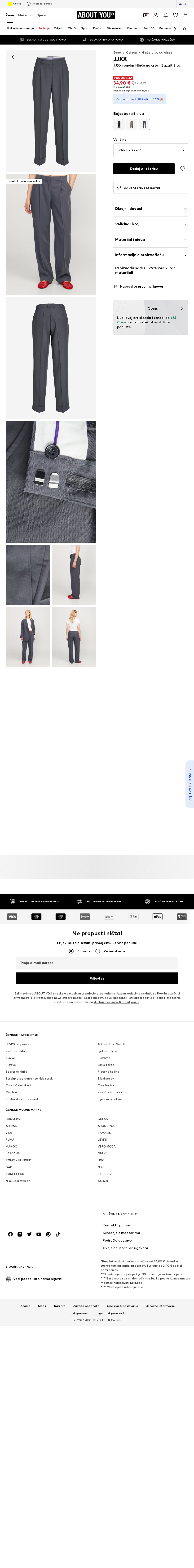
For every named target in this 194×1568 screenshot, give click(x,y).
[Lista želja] (175, 15)
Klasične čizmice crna (112, 1092)
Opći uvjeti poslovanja (122, 1306)
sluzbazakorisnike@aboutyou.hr (116, 1002)
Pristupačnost (79, 1313)
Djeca (41, 15)
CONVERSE (14, 1119)
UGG (101, 1160)
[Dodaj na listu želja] (182, 168)
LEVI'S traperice (17, 1044)
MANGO (11, 1146)
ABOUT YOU (106, 1126)
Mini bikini (12, 1092)
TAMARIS (104, 1132)
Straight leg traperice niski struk (29, 1078)
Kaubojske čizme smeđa (23, 1099)
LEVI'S (102, 1139)
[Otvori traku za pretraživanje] (183, 29)
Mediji (42, 1306)
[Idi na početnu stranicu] (31, 1216)
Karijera (60, 1306)
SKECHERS (105, 1174)
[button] (150, 150)
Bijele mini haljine (110, 1099)
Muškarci (25, 15)
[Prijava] (156, 15)
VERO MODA (107, 1146)
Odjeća (131, 52)
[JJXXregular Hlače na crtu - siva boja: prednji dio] (51, 111)
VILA (9, 1132)
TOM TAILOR (15, 1174)
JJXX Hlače (163, 52)
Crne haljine (106, 1085)
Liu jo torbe (106, 1064)
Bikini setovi (106, 1078)
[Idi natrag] (12, 57)
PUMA (10, 1139)
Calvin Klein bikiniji (18, 1085)
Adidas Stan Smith (111, 1044)
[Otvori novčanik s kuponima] (146, 15)
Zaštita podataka (86, 1306)
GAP (9, 1167)
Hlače (146, 52)
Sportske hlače (16, 1071)
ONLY (102, 1153)
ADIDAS (11, 1126)
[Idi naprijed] (175, 29)
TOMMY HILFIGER (18, 1160)
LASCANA (13, 1153)
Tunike (10, 1058)
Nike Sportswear (18, 1181)
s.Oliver (103, 1181)
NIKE (101, 1167)
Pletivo (11, 1064)
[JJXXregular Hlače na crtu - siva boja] (51, 358)
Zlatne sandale (16, 1051)
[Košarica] (185, 15)
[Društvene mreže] (10, 1234)
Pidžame (104, 1058)
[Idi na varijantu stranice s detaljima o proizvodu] (119, 124)
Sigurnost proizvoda (111, 1313)
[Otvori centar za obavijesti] (165, 15)
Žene (10, 15)
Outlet (17, 3)
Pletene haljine (108, 1071)
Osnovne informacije (160, 1306)
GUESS (103, 1119)
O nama (25, 1306)
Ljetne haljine (107, 1051)
